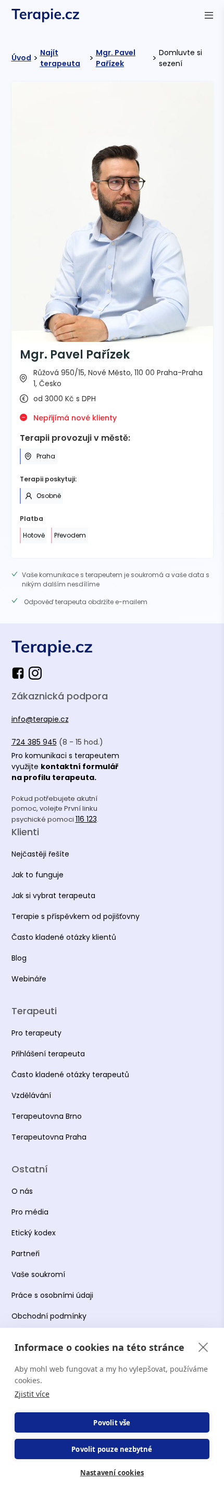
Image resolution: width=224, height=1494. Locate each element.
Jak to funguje (37, 875)
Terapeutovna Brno (46, 1116)
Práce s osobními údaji (52, 1295)
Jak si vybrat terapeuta (53, 895)
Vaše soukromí (38, 1274)
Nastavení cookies (112, 1472)
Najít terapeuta (60, 58)
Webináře (28, 979)
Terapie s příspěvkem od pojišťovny (75, 916)
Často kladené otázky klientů (63, 937)
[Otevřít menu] (209, 15)
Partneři (25, 1253)
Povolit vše (111, 1422)
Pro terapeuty (36, 1033)
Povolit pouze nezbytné (111, 1449)
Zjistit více (32, 1394)
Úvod (21, 58)
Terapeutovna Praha (48, 1137)
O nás (22, 1191)
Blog (19, 958)
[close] (203, 1346)
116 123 (86, 819)
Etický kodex (33, 1233)
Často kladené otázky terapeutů (70, 1074)
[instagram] (35, 673)
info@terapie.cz (40, 719)
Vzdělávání (31, 1095)
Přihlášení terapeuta (48, 1054)
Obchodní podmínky (48, 1316)
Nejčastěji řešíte (40, 854)
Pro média (29, 1212)
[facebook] (20, 673)
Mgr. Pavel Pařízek (115, 58)
